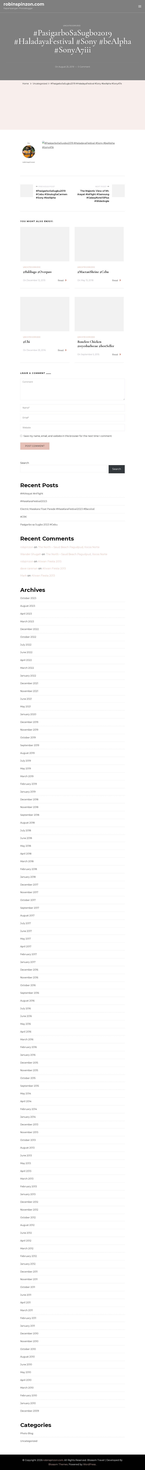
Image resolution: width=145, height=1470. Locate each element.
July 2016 (25, 1008)
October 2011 (27, 1287)
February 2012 (28, 1256)
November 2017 (29, 892)
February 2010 (28, 1395)
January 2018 (28, 877)
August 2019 (27, 753)
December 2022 (29, 629)
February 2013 (28, 1186)
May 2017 (25, 938)
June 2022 (26, 652)
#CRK (23, 516)
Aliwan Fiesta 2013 (49, 561)
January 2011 (27, 1326)
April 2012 (25, 1240)
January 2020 (28, 714)
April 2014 (25, 1101)
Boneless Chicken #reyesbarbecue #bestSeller (95, 344)
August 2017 (27, 915)
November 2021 (29, 691)
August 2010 (27, 1356)
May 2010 (25, 1372)
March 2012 (26, 1248)
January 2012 (28, 1264)
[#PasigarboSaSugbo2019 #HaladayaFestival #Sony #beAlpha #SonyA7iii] (83, 143)
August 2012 (27, 1225)
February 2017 (28, 954)
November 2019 (29, 729)
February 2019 (28, 784)
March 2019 (26, 776)
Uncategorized (72, 25)
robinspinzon (29, 162)
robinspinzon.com (24, 4)
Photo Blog (26, 1433)
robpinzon (26, 547)
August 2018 (27, 822)
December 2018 (29, 799)
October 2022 (28, 637)
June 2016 (26, 1016)
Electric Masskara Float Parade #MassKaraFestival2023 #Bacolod (57, 509)
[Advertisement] (72, 107)
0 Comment (84, 67)
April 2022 (26, 660)
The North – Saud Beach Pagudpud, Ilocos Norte (68, 547)
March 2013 (26, 1178)
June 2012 (26, 1233)
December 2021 (29, 683)
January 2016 (27, 1055)
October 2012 (28, 1217)
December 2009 (29, 1411)
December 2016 (29, 969)
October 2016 (28, 985)
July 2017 (25, 923)
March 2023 (27, 621)
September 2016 (29, 993)
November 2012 (29, 1209)
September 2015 (29, 1086)
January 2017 (28, 962)
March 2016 (26, 1039)
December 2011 (29, 1271)
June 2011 (25, 1295)
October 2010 (28, 1349)
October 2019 (28, 737)
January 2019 (28, 791)
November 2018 (29, 807)
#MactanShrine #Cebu (93, 272)
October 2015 (28, 1078)
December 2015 (29, 1062)
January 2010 (28, 1403)
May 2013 (25, 1163)
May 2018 (25, 846)
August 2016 (27, 1000)
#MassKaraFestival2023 (33, 501)
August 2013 (27, 1147)
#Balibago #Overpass (37, 272)
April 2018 (25, 853)
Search (24, 463)
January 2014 (28, 1117)
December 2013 (29, 1124)
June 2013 (26, 1155)
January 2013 (28, 1194)
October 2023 (28, 598)
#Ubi (26, 342)
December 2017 (29, 884)
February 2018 (28, 869)
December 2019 (29, 722)
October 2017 (28, 900)
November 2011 (29, 1279)
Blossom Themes (58, 1464)
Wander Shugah (30, 554)
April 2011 (25, 1302)
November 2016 (29, 977)
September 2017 (29, 908)
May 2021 (25, 706)
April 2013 (25, 1171)
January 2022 (28, 675)
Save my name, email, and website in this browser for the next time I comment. (68, 436)
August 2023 (27, 606)
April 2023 (26, 613)
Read (61, 280)
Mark (23, 575)
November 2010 (29, 1341)
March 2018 (27, 861)
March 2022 (27, 668)
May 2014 (25, 1093)
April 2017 (25, 946)
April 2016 (25, 1031)
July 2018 (25, 830)
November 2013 (29, 1132)
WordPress (89, 1464)
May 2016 (25, 1024)
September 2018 (29, 815)
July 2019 (25, 760)
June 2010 (26, 1364)
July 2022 (25, 644)
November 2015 (29, 1070)
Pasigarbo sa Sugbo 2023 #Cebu (39, 524)
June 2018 (26, 838)
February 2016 (28, 1047)
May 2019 (25, 768)
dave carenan (29, 568)
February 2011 (28, 1318)
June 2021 (26, 699)
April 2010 (25, 1380)
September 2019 (29, 745)
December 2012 (29, 1202)
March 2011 (26, 1310)
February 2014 (28, 1109)
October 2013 (28, 1140)
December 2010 (29, 1333)
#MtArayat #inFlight (31, 493)
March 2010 (27, 1387)
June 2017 (26, 931)
